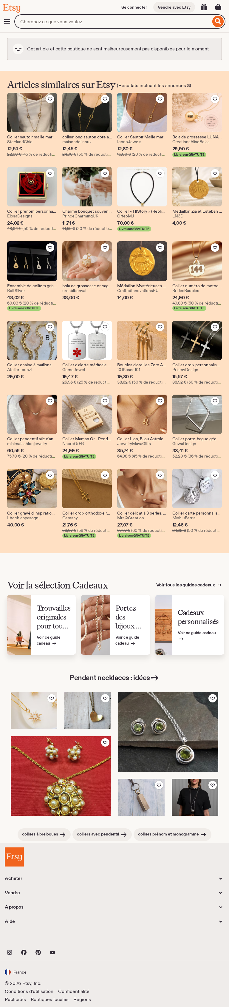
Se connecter (134, 7)
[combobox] (112, 21)
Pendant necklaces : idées (109, 678)
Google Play (70, 939)
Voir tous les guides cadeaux (186, 585)
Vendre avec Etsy (174, 7)
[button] (15, 972)
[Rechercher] (218, 21)
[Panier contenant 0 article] (218, 7)
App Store (25, 939)
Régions (82, 999)
